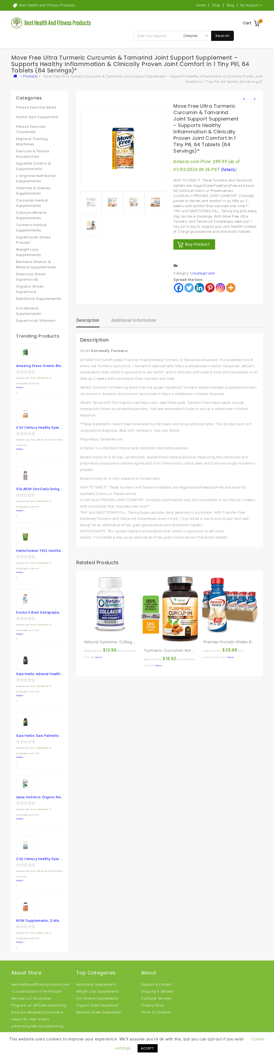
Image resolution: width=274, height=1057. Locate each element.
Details (228, 169)
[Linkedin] (199, 287)
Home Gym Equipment (37, 116)
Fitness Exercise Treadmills (31, 129)
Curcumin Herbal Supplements (32, 203)
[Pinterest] (210, 287)
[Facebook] (178, 287)
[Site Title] (51, 23)
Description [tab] (88, 320)
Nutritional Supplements (38, 298)
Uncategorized (203, 273)
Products (30, 76)
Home (201, 5)
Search (222, 35)
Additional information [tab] (134, 320)
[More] (230, 287)
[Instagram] (220, 287)
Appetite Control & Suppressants (33, 166)
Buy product (197, 244)
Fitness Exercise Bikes (36, 107)
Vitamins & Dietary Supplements (33, 190)
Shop (216, 5)
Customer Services (156, 998)
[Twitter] (189, 287)
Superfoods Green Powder (33, 240)
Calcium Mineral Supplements (31, 215)
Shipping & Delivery (157, 991)
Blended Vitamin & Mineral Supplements (36, 264)
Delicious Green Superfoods (31, 277)
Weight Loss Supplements (28, 252)
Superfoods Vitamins (35, 320)
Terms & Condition (156, 1012)
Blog (230, 5)
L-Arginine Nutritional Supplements (35, 178)
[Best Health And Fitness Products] (16, 76)
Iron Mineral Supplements (28, 311)
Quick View (100, 630)
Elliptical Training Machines (32, 141)
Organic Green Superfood (30, 289)
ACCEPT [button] (147, 1048)
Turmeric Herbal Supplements (31, 227)
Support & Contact (156, 984)
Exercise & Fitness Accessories (33, 154)
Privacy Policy (152, 1005)
